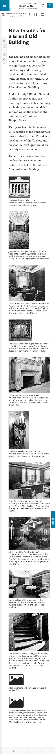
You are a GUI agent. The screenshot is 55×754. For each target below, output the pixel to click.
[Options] (49, 14)
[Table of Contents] (3, 14)
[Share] (4, 59)
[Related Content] (42, 14)
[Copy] (4, 54)
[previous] (13, 750)
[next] (41, 750)
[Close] (4, 41)
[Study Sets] (29, 14)
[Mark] (4, 48)
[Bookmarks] (35, 14)
